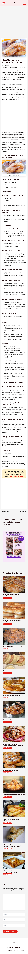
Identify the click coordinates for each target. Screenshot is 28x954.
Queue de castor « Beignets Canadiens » (12, 595)
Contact (13, 942)
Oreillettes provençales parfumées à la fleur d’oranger (13, 744)
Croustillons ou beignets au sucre (14, 794)
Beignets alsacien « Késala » (12, 646)
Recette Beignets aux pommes (13, 720)
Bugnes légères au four (10, 770)
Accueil (13, 940)
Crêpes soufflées (8, 671)
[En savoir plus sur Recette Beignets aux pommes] (14, 709)
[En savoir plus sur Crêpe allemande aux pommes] (14, 685)
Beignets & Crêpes (7, 598)
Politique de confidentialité (13, 947)
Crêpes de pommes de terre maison (12, 819)
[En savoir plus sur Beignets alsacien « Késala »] (14, 636)
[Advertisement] (14, 21)
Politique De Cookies (13, 945)
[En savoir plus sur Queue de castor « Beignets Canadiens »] (14, 584)
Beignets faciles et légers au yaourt (12, 621)
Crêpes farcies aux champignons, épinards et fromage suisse (13, 845)
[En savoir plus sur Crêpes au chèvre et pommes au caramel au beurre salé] (14, 860)
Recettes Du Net (11, 3)
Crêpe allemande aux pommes (13, 695)
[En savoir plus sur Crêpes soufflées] (14, 660)
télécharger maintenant (17, 476)
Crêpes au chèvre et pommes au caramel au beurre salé (13, 871)
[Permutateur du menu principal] (24, 3)
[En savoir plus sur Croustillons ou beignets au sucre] (14, 784)
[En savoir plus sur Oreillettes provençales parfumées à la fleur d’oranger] (14, 734)
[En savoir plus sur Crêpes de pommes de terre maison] (14, 809)
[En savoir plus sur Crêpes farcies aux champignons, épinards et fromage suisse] (14, 834)
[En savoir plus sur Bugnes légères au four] (14, 760)
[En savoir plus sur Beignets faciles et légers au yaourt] (14, 610)
